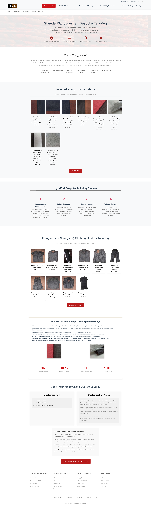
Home (9, 11)
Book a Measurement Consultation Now (75, 461)
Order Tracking (81, 486)
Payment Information (35, 480)
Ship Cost (103, 486)
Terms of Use (57, 489)
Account (32, 489)
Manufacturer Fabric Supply (87, 6)
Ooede (74, 503)
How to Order (33, 478)
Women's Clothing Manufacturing (132, 6)
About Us (89, 497)
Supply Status (81, 478)
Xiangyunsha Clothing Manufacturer (22, 11)
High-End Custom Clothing (66, 6)
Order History (80, 483)
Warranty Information (59, 478)
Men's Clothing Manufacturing (108, 6)
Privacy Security (58, 486)
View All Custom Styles (75, 305)
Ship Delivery (33, 483)
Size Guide (56, 483)
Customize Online (41, 400)
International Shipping (107, 480)
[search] (142, 1)
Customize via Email (41, 402)
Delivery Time (104, 483)
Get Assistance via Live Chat (45, 405)
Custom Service (34, 486)
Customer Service (49, 6)
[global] (8, 1)
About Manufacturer (131, 1)
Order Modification (82, 480)
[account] (139, 1)
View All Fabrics (75, 171)
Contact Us (123, 1)
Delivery (103, 478)
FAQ (54, 480)
